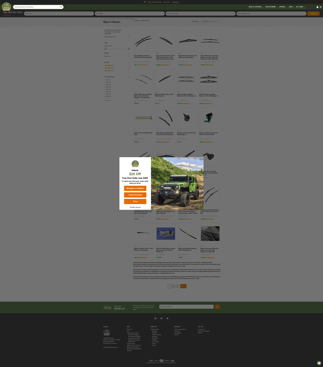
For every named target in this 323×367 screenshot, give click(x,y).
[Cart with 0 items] (321, 7)
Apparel (282, 6)
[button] (319, 363)
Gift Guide (299, 6)
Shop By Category (255, 6)
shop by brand (270, 6)
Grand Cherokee (135, 195)
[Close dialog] (201, 159)
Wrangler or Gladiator (135, 188)
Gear (290, 6)
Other (135, 201)
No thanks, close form (135, 207)
